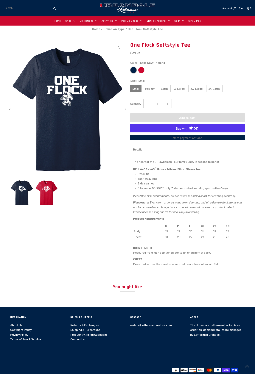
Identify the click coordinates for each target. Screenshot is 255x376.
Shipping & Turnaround (85, 329)
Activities (107, 21)
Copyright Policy (21, 329)
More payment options (187, 138)
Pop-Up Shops (129, 21)
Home (57, 21)
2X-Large (196, 88)
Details (137, 149)
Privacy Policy (19, 334)
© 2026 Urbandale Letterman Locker (34, 370)
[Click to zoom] (118, 47)
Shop (68, 21)
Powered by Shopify (73, 370)
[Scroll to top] (247, 366)
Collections (86, 21)
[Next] (125, 109)
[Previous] (10, 109)
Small (135, 88)
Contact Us (77, 339)
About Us (16, 325)
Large (165, 88)
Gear (177, 21)
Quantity (135, 103)
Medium (150, 88)
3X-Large (214, 88)
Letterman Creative (207, 334)
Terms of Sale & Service (25, 339)
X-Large (179, 88)
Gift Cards (194, 21)
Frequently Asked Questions (89, 334)
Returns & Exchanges (84, 325)
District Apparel (156, 21)
